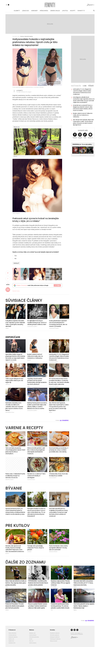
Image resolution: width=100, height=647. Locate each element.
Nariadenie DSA (12, 643)
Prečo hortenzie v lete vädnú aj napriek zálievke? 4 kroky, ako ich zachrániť (58, 548)
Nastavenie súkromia (13, 637)
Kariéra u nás (11, 639)
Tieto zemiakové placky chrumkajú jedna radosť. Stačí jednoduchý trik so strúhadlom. (15, 451)
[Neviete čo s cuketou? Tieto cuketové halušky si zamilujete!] (37, 464)
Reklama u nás (32, 633)
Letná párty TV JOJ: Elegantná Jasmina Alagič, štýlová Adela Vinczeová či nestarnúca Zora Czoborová (82, 91)
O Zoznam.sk (12, 630)
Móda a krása (44, 10)
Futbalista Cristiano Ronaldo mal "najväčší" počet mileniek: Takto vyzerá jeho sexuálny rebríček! (15, 323)
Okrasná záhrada (53, 551)
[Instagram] (75, 630)
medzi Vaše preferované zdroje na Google (32, 285)
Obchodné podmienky (34, 637)
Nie (15, 258)
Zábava (7, 328)
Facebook (75, 137)
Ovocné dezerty (52, 477)
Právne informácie (12, 633)
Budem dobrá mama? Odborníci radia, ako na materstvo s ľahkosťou (82, 115)
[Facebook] (72, 630)
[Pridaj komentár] (8, 273)
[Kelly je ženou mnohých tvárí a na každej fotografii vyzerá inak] (37, 274)
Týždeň (90, 86)
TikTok (85, 137)
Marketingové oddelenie (55, 639)
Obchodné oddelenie (54, 635)
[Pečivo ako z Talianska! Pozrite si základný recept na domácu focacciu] (15, 464)
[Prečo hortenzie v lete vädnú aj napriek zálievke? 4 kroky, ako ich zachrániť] (59, 536)
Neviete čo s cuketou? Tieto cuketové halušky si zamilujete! (36, 476)
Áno (16, 256)
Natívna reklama (32, 643)
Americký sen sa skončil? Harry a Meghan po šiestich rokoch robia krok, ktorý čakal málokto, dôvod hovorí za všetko (82, 107)
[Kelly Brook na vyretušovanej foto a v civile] (20, 274)
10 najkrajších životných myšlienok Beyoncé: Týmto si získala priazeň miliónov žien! (36, 322)
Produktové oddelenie (54, 633)
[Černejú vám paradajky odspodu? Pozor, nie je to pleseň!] (37, 536)
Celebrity (17, 10)
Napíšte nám (11, 641)
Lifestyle (65, 10)
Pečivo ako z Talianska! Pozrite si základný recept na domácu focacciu (15, 476)
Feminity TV (81, 10)
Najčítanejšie (76, 86)
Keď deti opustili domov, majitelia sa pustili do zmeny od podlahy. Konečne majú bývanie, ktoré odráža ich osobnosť (58, 512)
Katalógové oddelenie (54, 637)
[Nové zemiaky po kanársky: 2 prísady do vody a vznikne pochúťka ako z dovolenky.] (59, 438)
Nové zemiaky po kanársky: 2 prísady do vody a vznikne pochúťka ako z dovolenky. (58, 450)
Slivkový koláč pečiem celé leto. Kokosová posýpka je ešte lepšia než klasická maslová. (36, 451)
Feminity (22, 36)
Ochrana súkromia (12, 635)
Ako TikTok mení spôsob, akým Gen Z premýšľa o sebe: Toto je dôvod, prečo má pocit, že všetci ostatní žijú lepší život (83, 122)
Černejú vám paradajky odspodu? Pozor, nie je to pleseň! (35, 548)
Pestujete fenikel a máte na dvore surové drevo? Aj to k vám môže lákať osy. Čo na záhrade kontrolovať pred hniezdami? (36, 512)
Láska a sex (25, 10)
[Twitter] (77, 630)
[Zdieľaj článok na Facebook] (8, 278)
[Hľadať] (94, 10)
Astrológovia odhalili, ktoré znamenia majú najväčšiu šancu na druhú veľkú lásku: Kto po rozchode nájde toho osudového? (83, 99)
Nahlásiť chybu (16, 291)
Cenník (30, 639)
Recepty (72, 10)
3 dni (84, 86)
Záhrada (29, 551)
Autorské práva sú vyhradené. (77, 634)
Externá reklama (32, 635)
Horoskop (34, 10)
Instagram (80, 137)
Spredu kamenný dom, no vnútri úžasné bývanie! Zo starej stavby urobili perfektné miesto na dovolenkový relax (15, 511)
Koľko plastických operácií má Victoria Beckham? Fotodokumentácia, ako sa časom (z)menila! (58, 323)
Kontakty (52, 630)
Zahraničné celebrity (29, 36)
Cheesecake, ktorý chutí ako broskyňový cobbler (58, 475)
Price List (31, 641)
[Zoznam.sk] (75, 637)
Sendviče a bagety (9, 479)
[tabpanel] (83, 107)
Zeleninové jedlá (31, 479)
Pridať (58, 285)
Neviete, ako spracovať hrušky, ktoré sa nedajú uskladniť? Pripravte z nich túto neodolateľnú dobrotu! (14, 548)
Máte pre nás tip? (53, 641)
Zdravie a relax (55, 10)
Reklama (31, 630)
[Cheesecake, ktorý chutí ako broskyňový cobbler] (59, 464)
